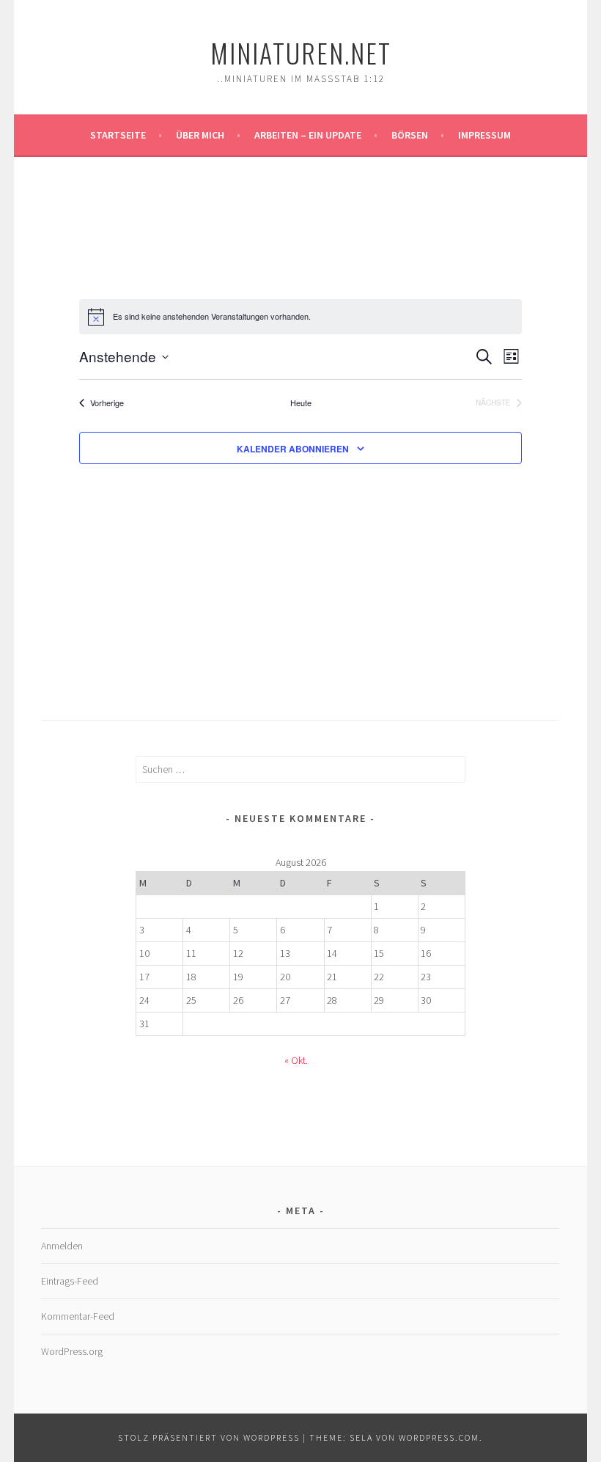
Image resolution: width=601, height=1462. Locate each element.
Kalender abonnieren (293, 448)
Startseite (118, 135)
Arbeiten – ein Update (307, 135)
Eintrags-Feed (69, 1280)
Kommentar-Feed (77, 1316)
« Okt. (296, 1060)
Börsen (409, 135)
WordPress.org (72, 1351)
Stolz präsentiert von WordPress (209, 1437)
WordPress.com (439, 1437)
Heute (300, 402)
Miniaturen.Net (300, 52)
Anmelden (62, 1245)
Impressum (484, 135)
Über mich (200, 135)
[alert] (300, 316)
